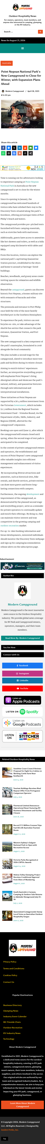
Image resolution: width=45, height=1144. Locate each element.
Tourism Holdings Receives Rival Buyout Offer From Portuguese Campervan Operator (27, 790)
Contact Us (8, 982)
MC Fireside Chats (12, 1022)
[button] (22, 48)
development (32, 494)
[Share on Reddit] (25, 148)
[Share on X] (14, 148)
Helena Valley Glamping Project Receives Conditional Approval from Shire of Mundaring (26, 877)
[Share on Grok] (25, 153)
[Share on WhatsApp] (3, 153)
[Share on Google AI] (14, 153)
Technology (8, 1039)
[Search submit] (40, 32)
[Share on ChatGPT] (9, 153)
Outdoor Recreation (12, 1027)
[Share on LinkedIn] (19, 148)
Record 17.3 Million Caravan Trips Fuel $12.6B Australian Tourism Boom (27, 827)
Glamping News (10, 1011)
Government (20, 405)
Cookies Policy (10, 975)
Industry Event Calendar (14, 1016)
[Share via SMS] (36, 148)
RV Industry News (11, 1033)
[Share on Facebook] (3, 148)
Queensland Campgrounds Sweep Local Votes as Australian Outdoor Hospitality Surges (28, 914)
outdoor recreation (10, 525)
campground (18, 289)
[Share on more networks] (30, 153)
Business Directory (12, 1005)
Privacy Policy (9, 962)
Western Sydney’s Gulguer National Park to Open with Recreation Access (25, 845)
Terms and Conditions (13, 968)
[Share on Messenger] (9, 148)
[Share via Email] (30, 148)
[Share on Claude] (19, 153)
